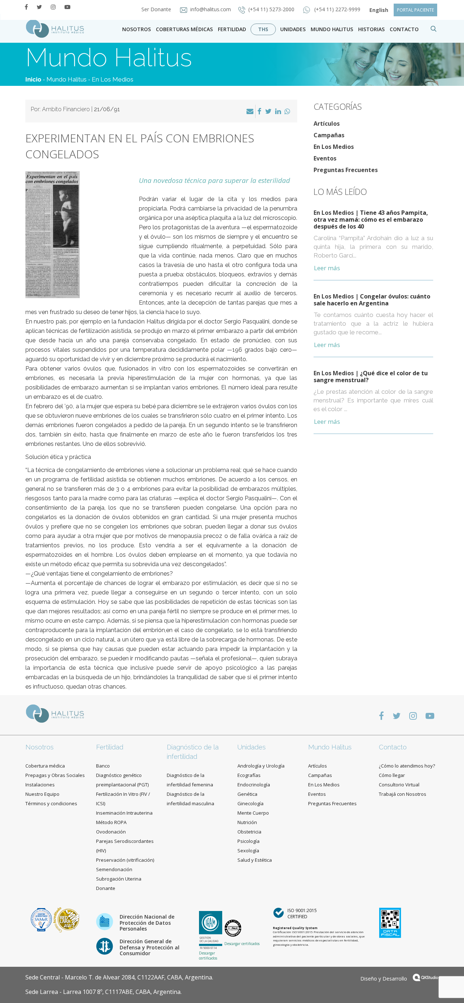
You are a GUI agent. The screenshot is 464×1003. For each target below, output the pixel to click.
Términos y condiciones (51, 803)
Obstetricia (249, 831)
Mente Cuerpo (253, 813)
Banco (103, 765)
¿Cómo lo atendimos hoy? (407, 765)
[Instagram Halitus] (53, 7)
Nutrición (247, 822)
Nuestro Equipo (42, 794)
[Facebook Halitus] (26, 7)
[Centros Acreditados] (42, 919)
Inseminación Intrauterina (124, 813)
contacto (404, 29)
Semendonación (114, 869)
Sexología (248, 850)
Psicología (248, 841)
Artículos (327, 124)
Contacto (393, 747)
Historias (371, 29)
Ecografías (249, 775)
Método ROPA (111, 822)
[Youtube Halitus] (67, 7)
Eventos (325, 158)
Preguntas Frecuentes (346, 170)
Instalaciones (40, 784)
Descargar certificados (208, 955)
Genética (247, 794)
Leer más (327, 268)
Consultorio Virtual (399, 784)
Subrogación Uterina (118, 878)
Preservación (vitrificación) (125, 860)
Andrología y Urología (261, 765)
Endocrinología (253, 784)
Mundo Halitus (332, 29)
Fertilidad (232, 29)
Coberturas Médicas (184, 29)
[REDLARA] (66, 919)
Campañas (329, 135)
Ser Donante (157, 9)
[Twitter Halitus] (39, 7)
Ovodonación (111, 831)
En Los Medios (112, 79)
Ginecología (250, 803)
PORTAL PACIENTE (415, 10)
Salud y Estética (254, 860)
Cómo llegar (392, 775)
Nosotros (136, 29)
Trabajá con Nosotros (402, 794)
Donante (105, 888)
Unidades (293, 29)
